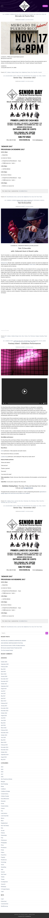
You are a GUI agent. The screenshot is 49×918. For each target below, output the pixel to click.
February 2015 (4, 744)
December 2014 (4, 747)
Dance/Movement (9, 75)
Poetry (2, 850)
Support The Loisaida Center (21, 914)
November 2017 (4, 681)
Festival (3, 808)
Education (3, 801)
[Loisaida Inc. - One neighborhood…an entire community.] (24, 6)
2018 (2, 776)
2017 (3, 14)
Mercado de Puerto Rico (24, 16)
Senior (34, 75)
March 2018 (3, 674)
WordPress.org (4, 906)
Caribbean (7, 14)
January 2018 (4, 676)
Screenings (3, 862)
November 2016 (4, 710)
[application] (24, 391)
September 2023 (4, 664)
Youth (2, 891)
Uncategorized (4, 881)
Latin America (4, 813)
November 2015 (4, 732)
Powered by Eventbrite (5, 330)
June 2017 (3, 693)
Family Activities (4, 806)
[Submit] (46, 633)
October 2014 (4, 752)
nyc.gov (2, 830)
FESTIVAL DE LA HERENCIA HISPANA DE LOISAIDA (13, 640)
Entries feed (3, 901)
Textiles (2, 876)
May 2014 (3, 759)
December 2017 (4, 678)
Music (25, 200)
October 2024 (4, 661)
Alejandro (31, 19)
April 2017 (3, 698)
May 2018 (3, 669)
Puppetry (42, 200)
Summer (3, 872)
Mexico (2, 818)
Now (2, 828)
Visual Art (44, 14)
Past (35, 14)
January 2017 (4, 705)
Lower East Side (20, 75)
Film (2, 810)
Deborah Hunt (4, 262)
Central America (4, 793)
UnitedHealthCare (23, 191)
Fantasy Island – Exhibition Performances (24, 343)
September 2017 (4, 686)
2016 (2, 771)
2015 (2, 769)
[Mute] (44, 403)
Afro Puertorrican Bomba (6, 779)
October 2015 (4, 735)
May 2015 (3, 740)
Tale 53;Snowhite (24, 203)
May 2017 (3, 696)
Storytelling (41, 336)
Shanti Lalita (32, 264)
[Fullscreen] (46, 403)
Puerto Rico (38, 14)
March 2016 (3, 727)
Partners (31, 14)
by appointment (28, 488)
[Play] (3, 403)
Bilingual (3, 781)
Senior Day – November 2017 (24, 508)
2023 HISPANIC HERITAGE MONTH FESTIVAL (12, 643)
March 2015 (3, 742)
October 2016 (4, 713)
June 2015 (3, 737)
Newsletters (32, 914)
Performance (37, 200)
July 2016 (3, 717)
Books (2, 786)
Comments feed (4, 903)
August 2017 (4, 688)
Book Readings (4, 784)
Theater (44, 75)
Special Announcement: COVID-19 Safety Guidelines (13, 645)
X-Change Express (5, 889)
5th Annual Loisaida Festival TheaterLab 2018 (11, 647)
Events (20, 14)
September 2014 (4, 754)
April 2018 (3, 671)
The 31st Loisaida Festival (7, 650)
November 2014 (4, 749)
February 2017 (4, 703)
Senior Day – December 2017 (24, 78)
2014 (2, 766)
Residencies (4, 859)
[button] (2, 6)
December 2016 (4, 708)
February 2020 (4, 666)
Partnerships (4, 835)
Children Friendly (5, 796)
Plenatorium (3, 847)
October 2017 (4, 683)
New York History (5, 825)
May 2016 (3, 722)
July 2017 (3, 691)
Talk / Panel (39, 75)
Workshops (3, 886)
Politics (2, 852)
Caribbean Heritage (14, 14)
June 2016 (3, 720)
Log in (2, 898)
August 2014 (4, 757)
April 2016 (3, 725)
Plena (2, 845)
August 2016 (4, 715)
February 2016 (4, 730)
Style (23, 341)
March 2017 (3, 700)
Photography (4, 842)
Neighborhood (25, 14)
